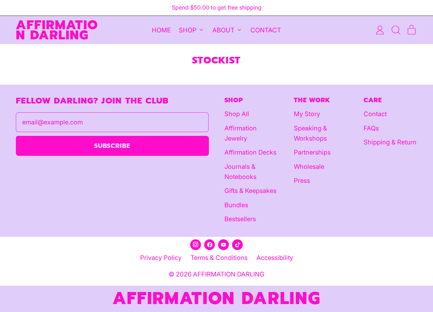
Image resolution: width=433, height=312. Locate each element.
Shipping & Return (390, 142)
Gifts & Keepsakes (250, 191)
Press (302, 180)
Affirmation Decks (250, 152)
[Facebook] (209, 244)
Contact (265, 30)
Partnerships (312, 152)
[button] (395, 30)
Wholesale (309, 166)
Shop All (236, 114)
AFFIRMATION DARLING (57, 30)
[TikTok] (237, 244)
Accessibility (274, 258)
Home (161, 30)
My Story (307, 114)
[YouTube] (223, 244)
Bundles (236, 205)
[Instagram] (195, 244)
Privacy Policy (161, 258)
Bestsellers (240, 219)
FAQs (371, 128)
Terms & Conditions (219, 258)
